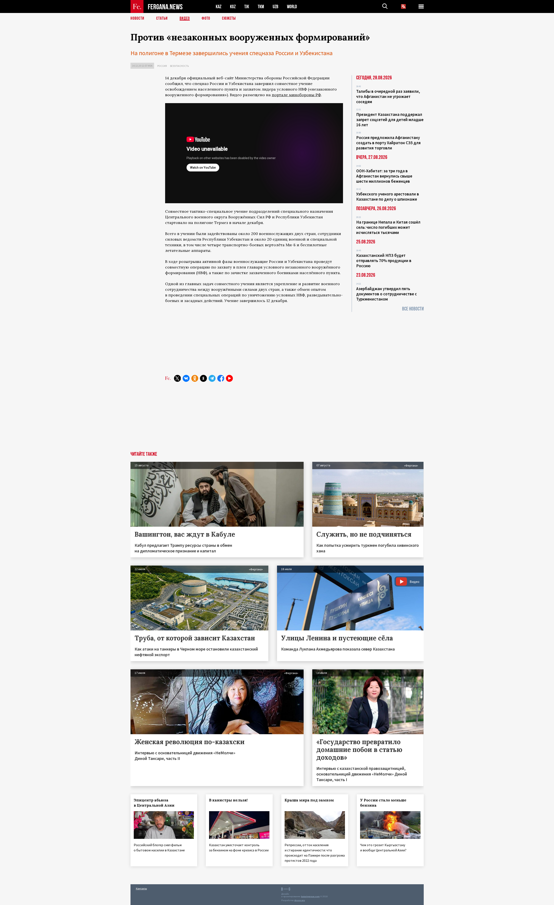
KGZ (233, 6)
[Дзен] (203, 378)
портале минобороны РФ (296, 94)
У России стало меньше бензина (383, 803)
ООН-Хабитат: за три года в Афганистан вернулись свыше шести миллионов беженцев (384, 176)
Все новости (413, 309)
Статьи (162, 18)
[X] (177, 378)
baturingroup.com (310, 896)
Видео (185, 18)
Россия (162, 65)
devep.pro (299, 900)
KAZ (218, 6)
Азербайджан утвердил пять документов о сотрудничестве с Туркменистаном (386, 294)
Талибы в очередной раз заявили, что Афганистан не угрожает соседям (388, 96)
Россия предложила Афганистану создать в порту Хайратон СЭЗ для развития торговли (388, 142)
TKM (261, 6)
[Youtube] (229, 378)
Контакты (141, 888)
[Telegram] (212, 378)
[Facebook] (220, 378)
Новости (137, 18)
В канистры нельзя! (228, 800)
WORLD (292, 6)
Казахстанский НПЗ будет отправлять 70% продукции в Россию (383, 260)
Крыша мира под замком (309, 800)
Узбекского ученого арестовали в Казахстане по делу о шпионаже (387, 196)
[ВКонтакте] (186, 378)
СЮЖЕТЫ (229, 18)
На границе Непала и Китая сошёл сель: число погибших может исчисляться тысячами (388, 227)
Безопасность (179, 65)
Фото (206, 18)
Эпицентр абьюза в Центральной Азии (154, 803)
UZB (275, 6)
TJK (246, 6)
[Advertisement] (254, 339)
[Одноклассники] (194, 378)
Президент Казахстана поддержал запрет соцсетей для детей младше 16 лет (390, 119)
